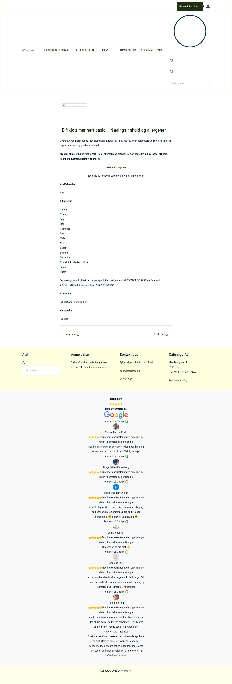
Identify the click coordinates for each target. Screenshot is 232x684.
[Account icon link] (208, 7)
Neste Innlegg (163, 334)
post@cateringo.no (130, 370)
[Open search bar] (171, 61)
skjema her (133, 362)
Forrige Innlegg (69, 334)
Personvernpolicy (178, 380)
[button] (110, 50)
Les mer (122, 655)
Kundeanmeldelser (98, 367)
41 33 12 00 (126, 379)
